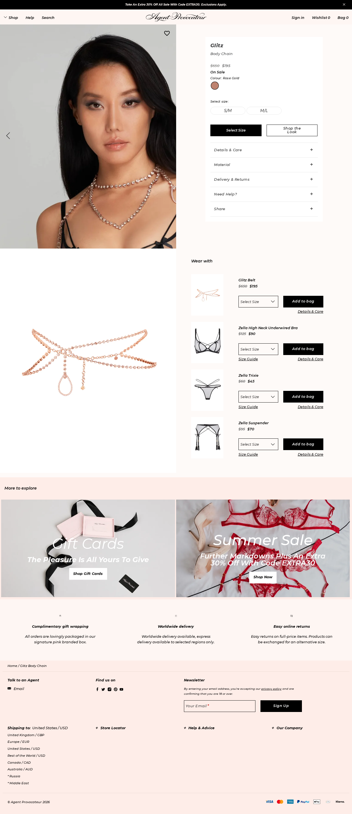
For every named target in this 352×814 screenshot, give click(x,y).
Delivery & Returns (232, 179)
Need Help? (225, 194)
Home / (14, 666)
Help (30, 18)
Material (222, 164)
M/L (264, 110)
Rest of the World (26, 756)
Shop (13, 18)
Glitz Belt (246, 280)
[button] (298, 18)
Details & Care (228, 150)
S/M (228, 110)
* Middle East (18, 783)
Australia (20, 769)
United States (24, 749)
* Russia (14, 776)
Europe (18, 742)
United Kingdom (26, 735)
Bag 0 (343, 18)
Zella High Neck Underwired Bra (268, 328)
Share (219, 209)
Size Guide (248, 359)
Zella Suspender (253, 423)
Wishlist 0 (321, 18)
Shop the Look (292, 130)
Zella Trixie (248, 376)
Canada (19, 763)
